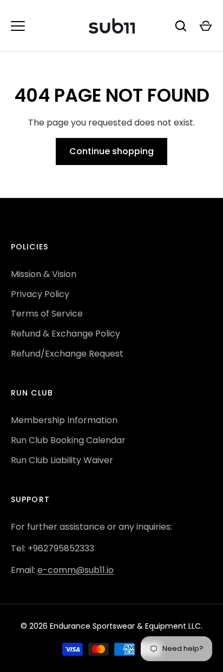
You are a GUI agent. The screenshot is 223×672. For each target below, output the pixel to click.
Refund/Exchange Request (67, 353)
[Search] (181, 26)
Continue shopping (111, 151)
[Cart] (206, 26)
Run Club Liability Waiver (62, 460)
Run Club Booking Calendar (68, 440)
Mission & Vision (43, 274)
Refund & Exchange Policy (65, 333)
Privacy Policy (40, 294)
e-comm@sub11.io (75, 570)
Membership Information (64, 420)
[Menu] (18, 26)
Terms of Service (47, 313)
